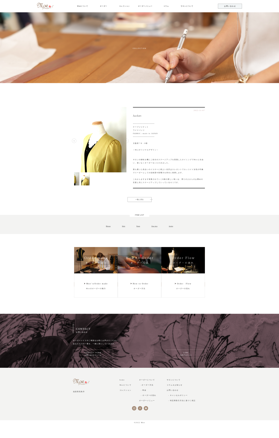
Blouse (108, 226)
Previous (74, 141)
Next (126, 141)
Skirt (123, 226)
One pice (154, 226)
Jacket (171, 226)
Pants (138, 226)
